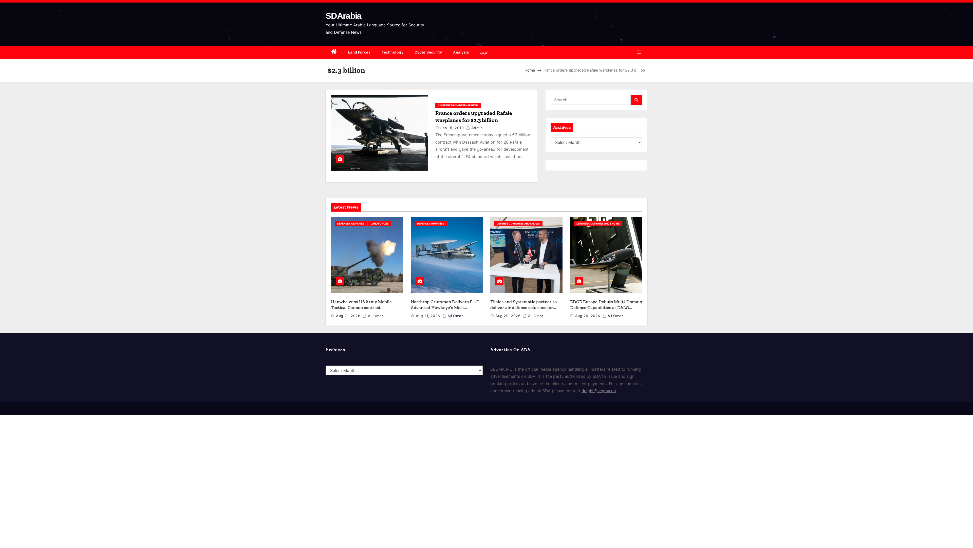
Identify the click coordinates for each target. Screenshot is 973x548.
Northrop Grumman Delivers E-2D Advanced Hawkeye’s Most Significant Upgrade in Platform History (445, 310)
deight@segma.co (599, 390)
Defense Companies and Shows (518, 223)
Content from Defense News (458, 105)
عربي (484, 52)
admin (476, 128)
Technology (392, 52)
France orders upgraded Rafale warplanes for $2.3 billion (473, 117)
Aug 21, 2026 (348, 316)
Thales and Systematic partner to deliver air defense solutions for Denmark (523, 307)
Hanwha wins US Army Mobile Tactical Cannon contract (361, 304)
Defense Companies (350, 223)
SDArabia (343, 16)
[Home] (334, 52)
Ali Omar (375, 316)
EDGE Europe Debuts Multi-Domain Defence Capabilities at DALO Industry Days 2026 (606, 307)
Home (530, 70)
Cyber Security (428, 52)
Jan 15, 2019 (452, 128)
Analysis (461, 52)
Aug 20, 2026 (507, 316)
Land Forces (359, 52)
